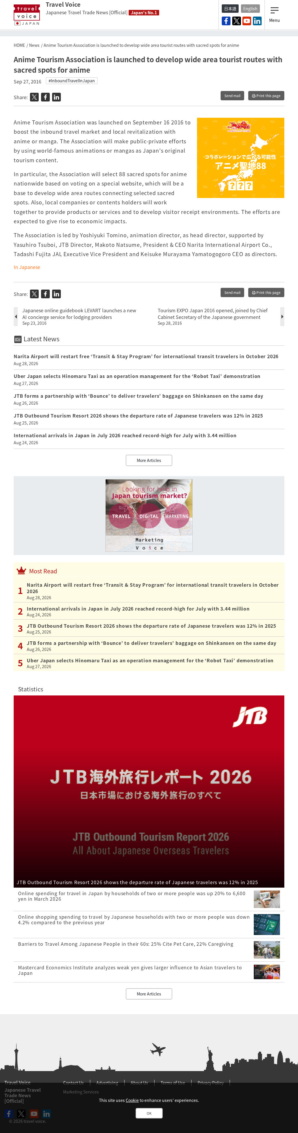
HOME (19, 45)
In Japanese (27, 266)
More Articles (149, 460)
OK (149, 1113)
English (250, 8)
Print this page (268, 95)
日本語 (230, 8)
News (34, 45)
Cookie (132, 1100)
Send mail (232, 95)
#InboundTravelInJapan (72, 80)
